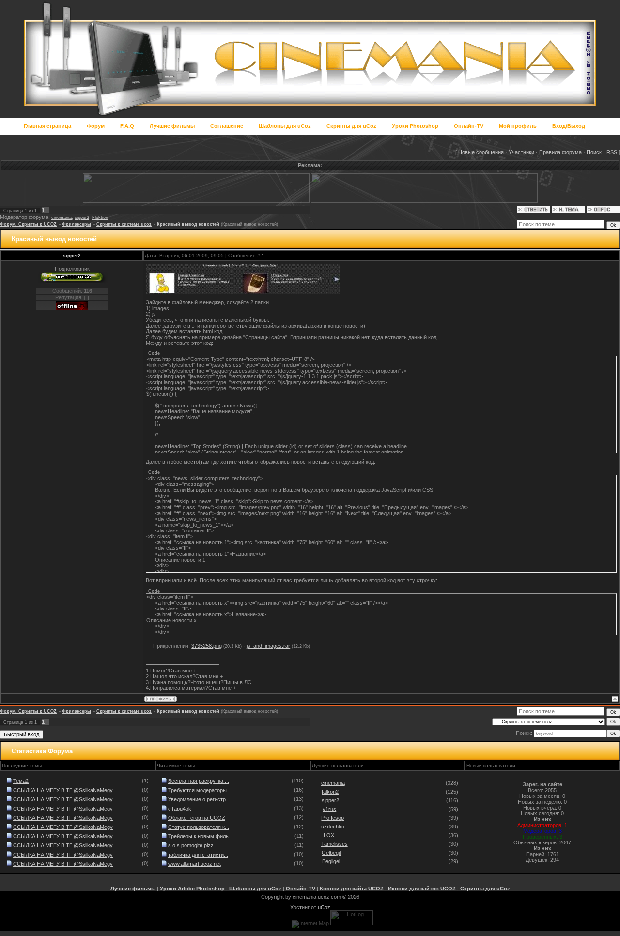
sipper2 (82, 217)
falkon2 (330, 792)
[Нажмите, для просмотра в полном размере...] (243, 292)
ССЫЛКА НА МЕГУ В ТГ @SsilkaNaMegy (63, 790)
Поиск (594, 152)
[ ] (86, 297)
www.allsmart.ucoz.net (194, 864)
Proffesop (332, 818)
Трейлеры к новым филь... (200, 836)
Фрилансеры (76, 224)
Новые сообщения (481, 152)
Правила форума (560, 152)
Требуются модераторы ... (200, 790)
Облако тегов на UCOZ (196, 818)
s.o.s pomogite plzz (191, 845)
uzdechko (332, 826)
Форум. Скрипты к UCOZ (28, 224)
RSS (611, 152)
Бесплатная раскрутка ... (198, 781)
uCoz (324, 907)
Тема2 (21, 781)
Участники (521, 152)
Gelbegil (331, 853)
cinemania (61, 217)
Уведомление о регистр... (199, 799)
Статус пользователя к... (198, 827)
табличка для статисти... (198, 855)
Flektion (100, 217)
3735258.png (206, 646)
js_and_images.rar (268, 646)
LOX (329, 835)
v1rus (329, 809)
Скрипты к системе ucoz (124, 224)
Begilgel (331, 861)
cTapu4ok (179, 808)
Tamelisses (334, 844)
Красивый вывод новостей (188, 224)
